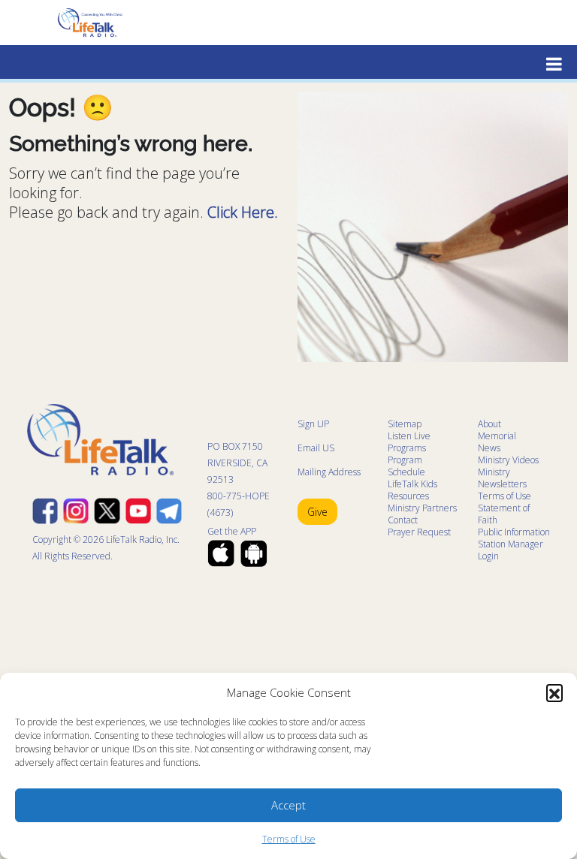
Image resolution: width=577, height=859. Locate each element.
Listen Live (409, 436)
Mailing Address (329, 472)
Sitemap (404, 423)
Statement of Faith (504, 514)
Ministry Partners (422, 508)
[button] (554, 692)
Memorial (497, 436)
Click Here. (242, 212)
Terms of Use (289, 839)
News (489, 448)
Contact (403, 520)
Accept (288, 804)
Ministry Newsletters (502, 478)
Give (317, 512)
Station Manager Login (510, 550)
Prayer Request (419, 532)
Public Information (514, 532)
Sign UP (313, 423)
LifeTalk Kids (412, 484)
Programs (407, 448)
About (489, 423)
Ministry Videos (508, 460)
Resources (408, 496)
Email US (316, 448)
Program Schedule (406, 466)
